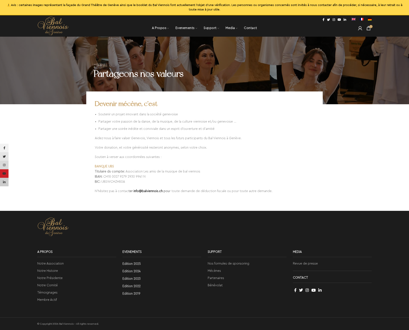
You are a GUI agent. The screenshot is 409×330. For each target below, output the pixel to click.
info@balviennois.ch (148, 191)
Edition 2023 (131, 278)
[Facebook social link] (323, 19)
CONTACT (300, 277)
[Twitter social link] (328, 19)
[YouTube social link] (339, 19)
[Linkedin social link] (344, 19)
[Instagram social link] (333, 19)
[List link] (76, 263)
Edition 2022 (131, 286)
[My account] (360, 28)
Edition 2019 (131, 293)
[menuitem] (354, 19)
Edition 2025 (131, 263)
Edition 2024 (131, 271)
